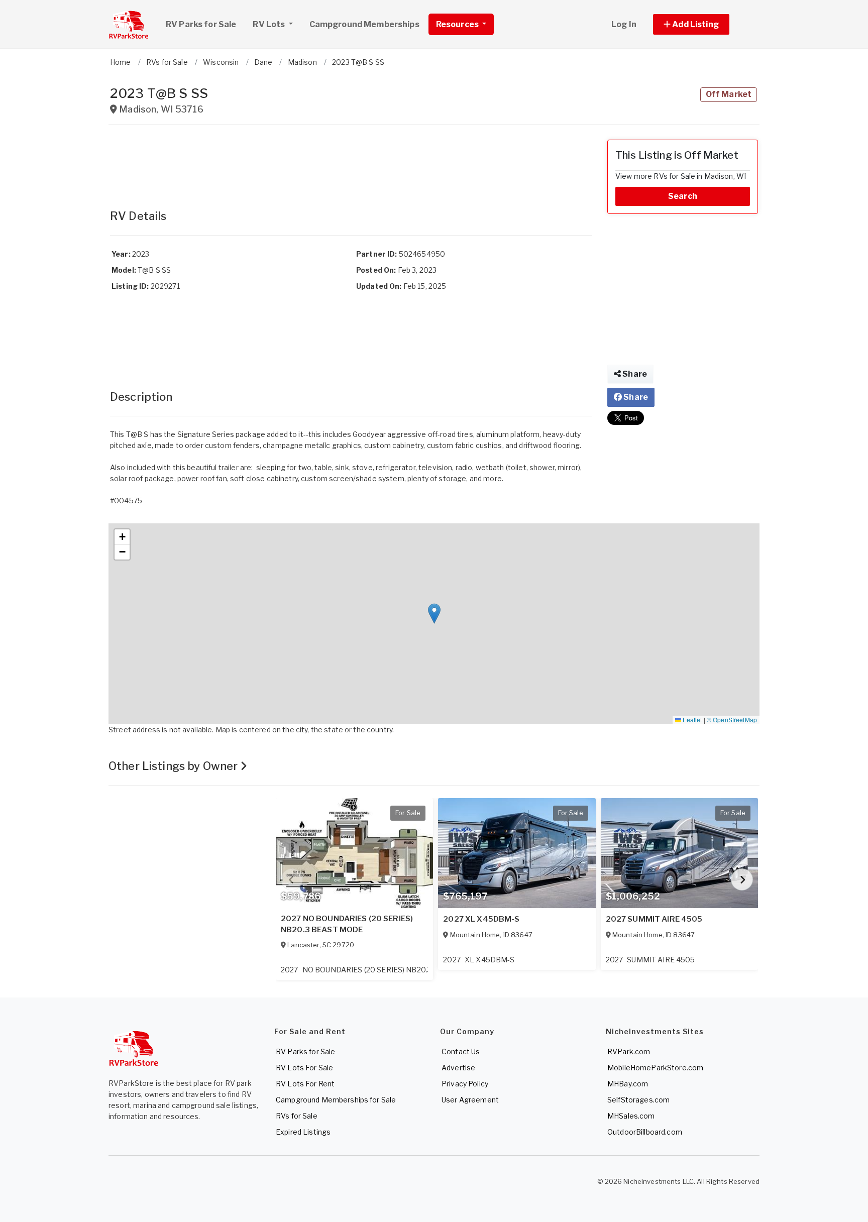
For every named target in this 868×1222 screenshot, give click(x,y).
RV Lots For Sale (304, 1067)
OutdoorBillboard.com (644, 1132)
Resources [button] (458, 24)
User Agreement (470, 1099)
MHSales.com (631, 1116)
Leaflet (691, 719)
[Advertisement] (351, 162)
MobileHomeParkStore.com (655, 1067)
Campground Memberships (364, 24)
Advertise (458, 1067)
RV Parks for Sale (201, 24)
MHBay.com (627, 1083)
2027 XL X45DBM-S (481, 919)
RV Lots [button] (269, 24)
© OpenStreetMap (732, 719)
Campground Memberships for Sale (336, 1099)
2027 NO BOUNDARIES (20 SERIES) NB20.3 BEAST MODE (347, 924)
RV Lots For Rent (305, 1083)
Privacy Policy (465, 1083)
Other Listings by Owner (174, 765)
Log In (623, 24)
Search (682, 196)
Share (634, 374)
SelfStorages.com (638, 1099)
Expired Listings (303, 1132)
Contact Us (461, 1051)
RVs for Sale (296, 1116)
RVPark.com (628, 1051)
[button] (702, 24)
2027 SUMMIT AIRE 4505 (654, 919)
